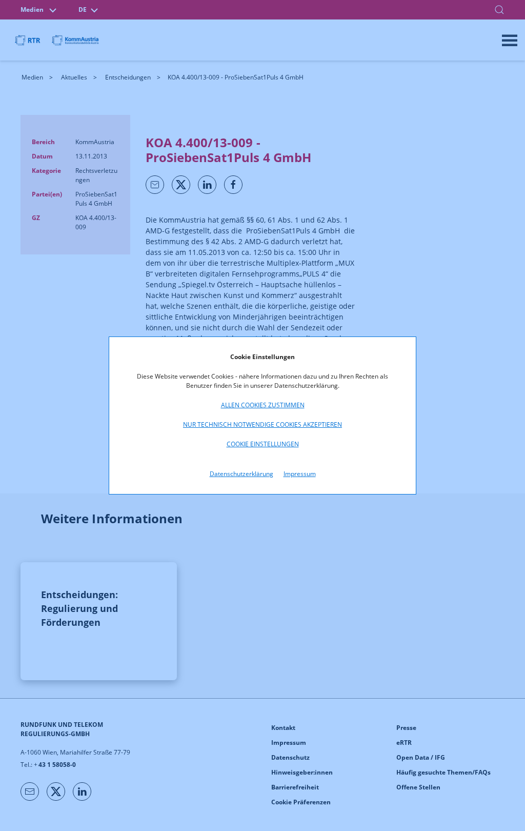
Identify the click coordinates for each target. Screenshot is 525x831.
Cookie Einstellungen (263, 444)
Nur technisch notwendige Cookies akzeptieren (262, 424)
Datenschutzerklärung (241, 473)
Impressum (300, 473)
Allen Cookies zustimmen (263, 405)
